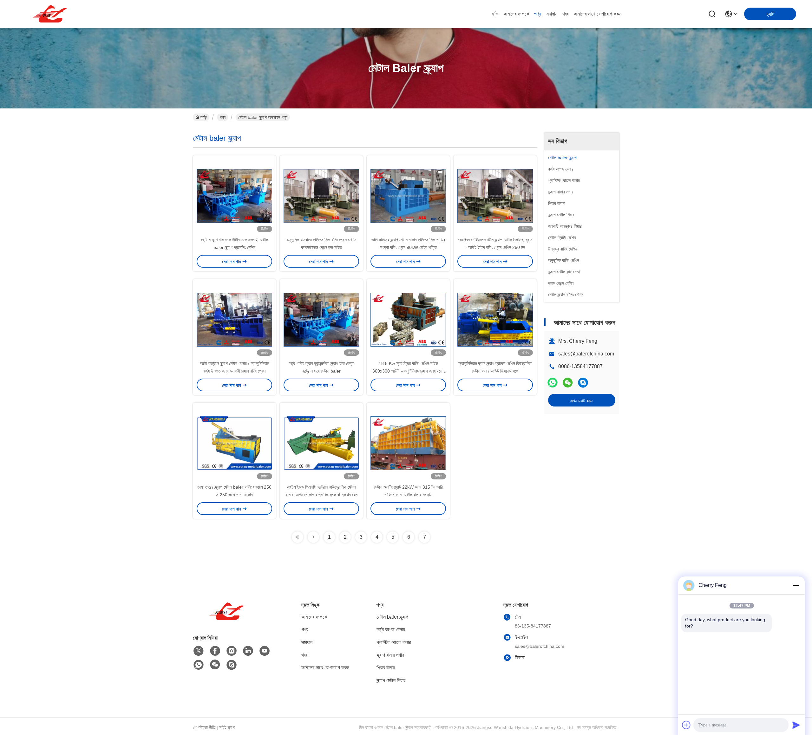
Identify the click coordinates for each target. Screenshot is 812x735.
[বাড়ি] (228, 619)
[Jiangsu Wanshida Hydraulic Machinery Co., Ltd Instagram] (231, 651)
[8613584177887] (198, 665)
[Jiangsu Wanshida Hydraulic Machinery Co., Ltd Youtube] (264, 651)
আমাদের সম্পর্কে (516, 13)
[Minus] (796, 585)
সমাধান (551, 13)
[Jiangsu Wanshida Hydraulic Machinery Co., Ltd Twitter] (198, 651)
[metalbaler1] (583, 382)
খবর (565, 13)
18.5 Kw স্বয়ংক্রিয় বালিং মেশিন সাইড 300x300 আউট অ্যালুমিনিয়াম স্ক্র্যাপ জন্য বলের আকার (408, 371)
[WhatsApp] (552, 382)
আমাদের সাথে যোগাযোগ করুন (597, 13)
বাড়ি (495, 13)
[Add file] (686, 725)
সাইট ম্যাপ (227, 727)
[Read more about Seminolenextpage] (297, 537)
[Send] (796, 725)
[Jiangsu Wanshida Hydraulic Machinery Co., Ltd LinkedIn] (248, 651)
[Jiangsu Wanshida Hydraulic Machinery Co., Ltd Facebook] (215, 651)
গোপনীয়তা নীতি (204, 727)
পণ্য (537, 13)
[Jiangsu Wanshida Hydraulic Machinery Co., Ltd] (51, 13)
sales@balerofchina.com (586, 353)
